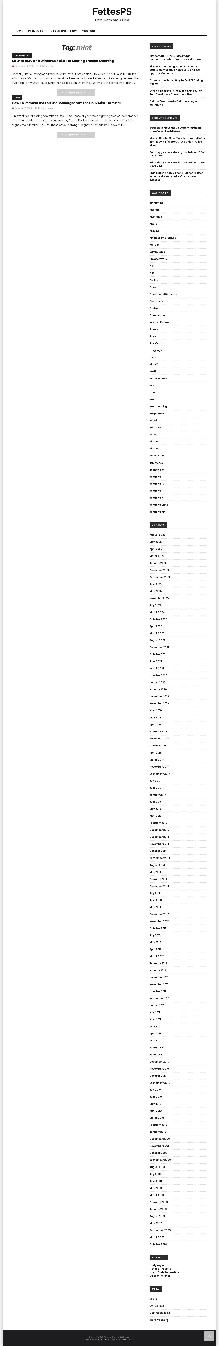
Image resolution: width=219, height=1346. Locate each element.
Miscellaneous (22, 55)
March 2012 (157, 956)
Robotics (155, 427)
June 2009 (156, 1181)
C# (152, 266)
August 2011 (157, 1005)
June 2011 (155, 1019)
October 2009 (158, 1153)
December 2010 (159, 1061)
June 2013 (156, 900)
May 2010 (155, 1104)
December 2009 (160, 1139)
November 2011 (159, 984)
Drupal (154, 287)
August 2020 (158, 682)
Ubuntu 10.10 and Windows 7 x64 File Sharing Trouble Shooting (63, 61)
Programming (158, 406)
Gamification (158, 315)
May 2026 (156, 542)
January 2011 (157, 1054)
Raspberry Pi (157, 413)
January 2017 (158, 795)
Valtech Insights (160, 1275)
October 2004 (159, 1244)
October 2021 (158, 654)
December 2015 (159, 830)
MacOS (154, 364)
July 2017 (155, 780)
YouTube (89, 31)
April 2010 (156, 1111)
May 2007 (156, 1223)
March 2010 (157, 1118)
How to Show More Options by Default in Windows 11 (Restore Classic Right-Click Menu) (178, 142)
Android (155, 210)
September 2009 (160, 1160)
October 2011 (158, 991)
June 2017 (156, 787)
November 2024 (160, 598)
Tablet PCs (156, 462)
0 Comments (46, 66)
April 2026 (156, 549)
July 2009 (156, 1174)
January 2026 (158, 563)
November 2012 (159, 921)
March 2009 (157, 1195)
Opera (154, 392)
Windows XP (157, 512)
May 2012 (155, 942)
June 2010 (156, 1096)
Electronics (157, 301)
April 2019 (156, 724)
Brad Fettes (157, 173)
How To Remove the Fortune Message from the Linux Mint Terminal (66, 103)
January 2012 (158, 970)
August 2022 (157, 640)
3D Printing (156, 203)
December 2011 (159, 977)
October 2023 (158, 619)
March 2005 (157, 1237)
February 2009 (159, 1202)
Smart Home (157, 455)
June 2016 (156, 802)
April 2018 (156, 752)
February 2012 (158, 963)
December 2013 (159, 886)
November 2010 (159, 1068)
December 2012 (159, 914)
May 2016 (155, 809)
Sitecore (155, 441)
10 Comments (45, 108)
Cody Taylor (157, 1265)
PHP (152, 399)
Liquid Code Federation (164, 1272)
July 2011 (155, 1012)
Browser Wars (158, 259)
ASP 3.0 (154, 245)
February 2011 (158, 1047)
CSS (152, 273)
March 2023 (157, 633)
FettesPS (112, 11)
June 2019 (156, 710)
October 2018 (158, 745)
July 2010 (155, 1089)
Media (153, 371)
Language (156, 350)
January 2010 (158, 1132)
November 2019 (159, 703)
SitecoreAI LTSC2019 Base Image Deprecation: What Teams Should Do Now (176, 57)
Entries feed (157, 1306)
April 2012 (156, 949)
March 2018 (157, 759)
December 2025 (160, 570)
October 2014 (158, 851)
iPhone (154, 329)
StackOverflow (64, 31)
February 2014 (158, 879)
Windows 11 (156, 490)
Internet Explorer (160, 322)
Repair (154, 420)
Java (153, 336)
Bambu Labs (157, 252)
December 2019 (159, 696)
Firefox (154, 308)
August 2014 (157, 865)
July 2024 (156, 605)
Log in (153, 1299)
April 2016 (156, 816)
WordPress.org (159, 1320)
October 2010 (158, 1075)
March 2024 (157, 612)
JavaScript (156, 343)
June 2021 (156, 661)
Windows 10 (157, 483)
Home (19, 31)
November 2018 (159, 738)
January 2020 (158, 689)
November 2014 (159, 844)
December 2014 (159, 837)
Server (154, 434)
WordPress (128, 1339)
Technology (157, 469)
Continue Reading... (76, 92)
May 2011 (155, 1026)
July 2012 (155, 935)
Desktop (155, 280)
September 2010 (160, 1082)
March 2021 (157, 668)
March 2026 (157, 556)
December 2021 (159, 647)
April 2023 (156, 626)
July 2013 (155, 893)
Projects (36, 31)
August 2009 (158, 1167)
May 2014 (155, 872)
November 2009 (160, 1146)
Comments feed (160, 1313)
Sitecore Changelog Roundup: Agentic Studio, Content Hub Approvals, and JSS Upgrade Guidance (175, 70)
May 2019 (155, 717)
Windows (155, 476)
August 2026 (157, 535)
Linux (17, 98)
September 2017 (160, 773)
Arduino (154, 231)
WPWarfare (101, 1339)
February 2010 (158, 1125)
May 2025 (156, 591)
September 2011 (159, 998)
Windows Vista (159, 505)
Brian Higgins (158, 152)
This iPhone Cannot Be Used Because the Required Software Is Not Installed (176, 176)
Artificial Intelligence (163, 238)
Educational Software (163, 294)
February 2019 (158, 731)
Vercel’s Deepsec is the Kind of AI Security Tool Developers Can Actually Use (176, 92)
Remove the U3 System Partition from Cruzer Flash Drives (175, 129)
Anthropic (156, 217)
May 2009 (156, 1188)
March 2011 (156, 1040)
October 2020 (158, 675)
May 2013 (155, 907)
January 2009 (158, 1209)
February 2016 (158, 823)
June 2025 (156, 584)
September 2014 (160, 858)
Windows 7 (156, 497)
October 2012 (158, 928)
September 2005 (160, 1230)
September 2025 (160, 577)
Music (153, 385)
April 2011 (155, 1033)
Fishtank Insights (160, 1269)
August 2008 (158, 1216)
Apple (153, 224)
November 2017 (159, 766)
